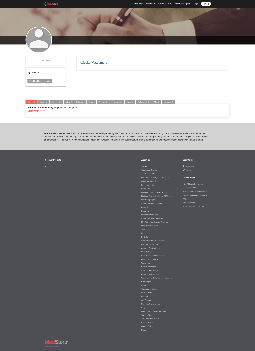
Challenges (146, 281)
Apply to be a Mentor (150, 274)
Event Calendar (147, 185)
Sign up (206, 4)
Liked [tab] (69, 102)
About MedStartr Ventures (152, 218)
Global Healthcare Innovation (40, 81)
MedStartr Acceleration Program (154, 222)
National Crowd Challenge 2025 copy (157, 196)
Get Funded (146, 300)
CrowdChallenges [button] (181, 4)
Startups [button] (137, 4)
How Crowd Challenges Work (153, 311)
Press (143, 330)
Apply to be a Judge (149, 270)
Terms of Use (146, 315)
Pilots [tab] (130, 102)
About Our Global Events (151, 203)
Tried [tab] (91, 102)
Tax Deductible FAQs (150, 319)
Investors (145, 211)
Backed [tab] (31, 102)
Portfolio (144, 237)
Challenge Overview (149, 170)
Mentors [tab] (103, 102)
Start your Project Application (153, 241)
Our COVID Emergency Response (155, 177)
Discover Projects (37, 111)
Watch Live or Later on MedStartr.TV (156, 278)
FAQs (143, 308)
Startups (144, 166)
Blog (46, 166)
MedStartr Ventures (149, 215)
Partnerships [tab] (143, 102)
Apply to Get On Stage (150, 248)
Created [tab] (43, 102)
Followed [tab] (80, 102)
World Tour (145, 189)
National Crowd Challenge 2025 (154, 192)
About (143, 285)
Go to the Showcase (149, 259)
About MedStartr (148, 174)
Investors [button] (149, 4)
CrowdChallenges (148, 267)
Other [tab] (156, 102)
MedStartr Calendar (149, 244)
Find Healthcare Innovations (153, 255)
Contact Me (46, 60)
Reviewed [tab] (168, 102)
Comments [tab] (56, 102)
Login (196, 4)
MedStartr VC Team (149, 226)
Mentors (144, 296)
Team (143, 229)
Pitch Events (146, 293)
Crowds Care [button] (163, 4)
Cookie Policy (147, 326)
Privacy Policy (147, 322)
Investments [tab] (116, 102)
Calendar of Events (149, 289)
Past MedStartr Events (150, 304)
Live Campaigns (148, 200)
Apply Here (146, 207)
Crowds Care (146, 252)
